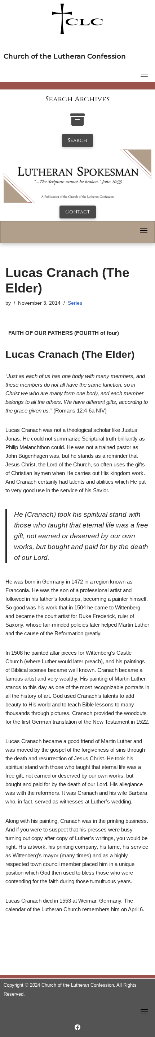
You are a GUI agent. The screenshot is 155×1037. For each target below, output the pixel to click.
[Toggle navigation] (144, 74)
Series (75, 303)
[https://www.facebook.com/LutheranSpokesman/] (77, 1027)
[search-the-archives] (77, 123)
